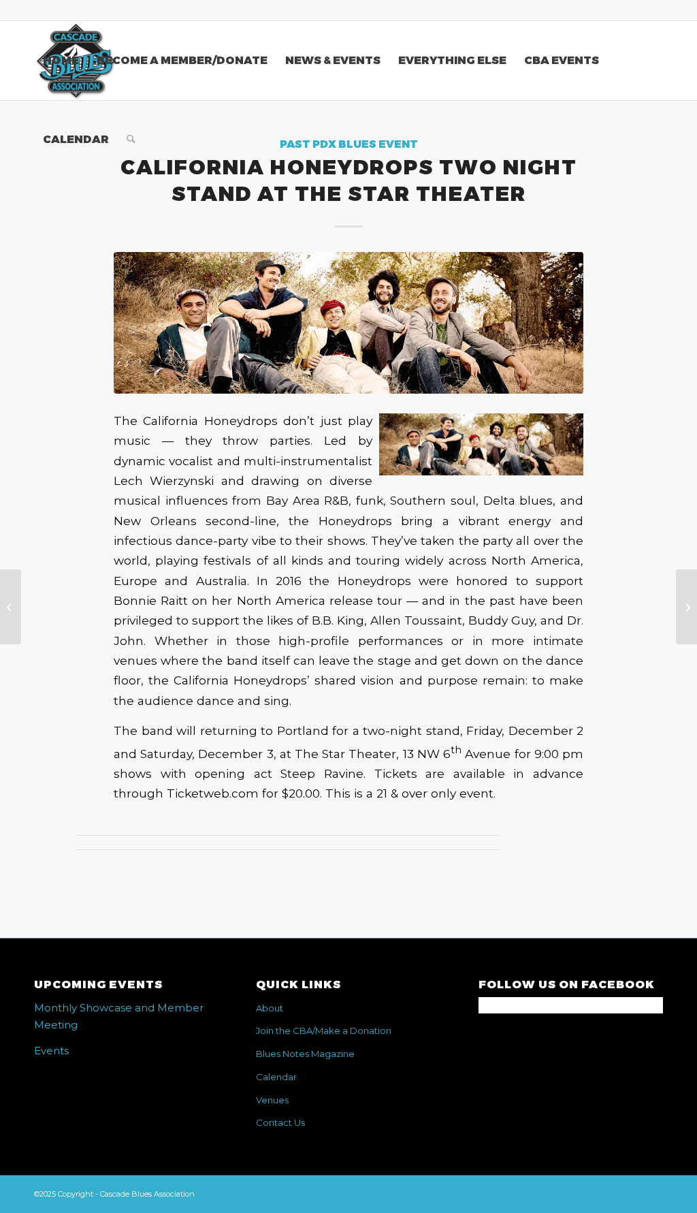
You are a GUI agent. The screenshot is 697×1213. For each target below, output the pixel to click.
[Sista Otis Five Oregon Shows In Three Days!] (10, 606)
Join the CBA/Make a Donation (323, 1030)
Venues (272, 1099)
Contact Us (280, 1122)
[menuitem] (61, 60)
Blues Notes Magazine (305, 1053)
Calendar (276, 1076)
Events (51, 1050)
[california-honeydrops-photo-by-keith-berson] (348, 323)
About (269, 1008)
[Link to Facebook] (653, 10)
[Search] (131, 139)
